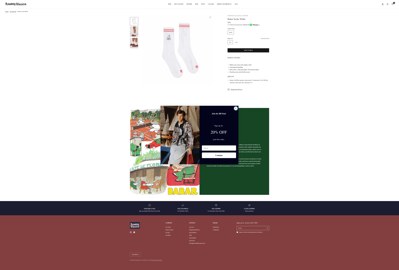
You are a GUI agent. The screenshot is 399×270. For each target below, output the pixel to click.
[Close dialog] (236, 108)
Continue (219, 155)
